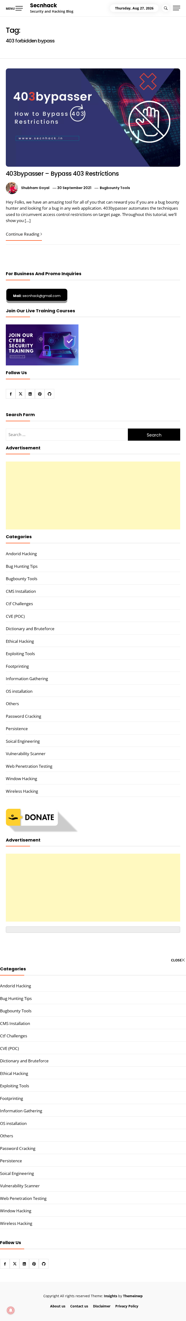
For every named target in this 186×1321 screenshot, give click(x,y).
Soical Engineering (23, 741)
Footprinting (17, 666)
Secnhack (43, 5)
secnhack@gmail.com (37, 295)
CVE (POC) (15, 616)
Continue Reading (22, 234)
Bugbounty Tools (115, 187)
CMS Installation (21, 591)
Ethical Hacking (20, 641)
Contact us (79, 1306)
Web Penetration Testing (29, 766)
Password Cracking (23, 716)
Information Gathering (27, 678)
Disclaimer (101, 1306)
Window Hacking (21, 778)
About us (57, 1306)
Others (12, 703)
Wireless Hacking (22, 791)
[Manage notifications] (11, 1310)
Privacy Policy (126, 1306)
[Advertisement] (93, 495)
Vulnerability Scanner (26, 753)
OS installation (19, 691)
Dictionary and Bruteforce (30, 628)
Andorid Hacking (21, 553)
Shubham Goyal (35, 187)
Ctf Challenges (19, 603)
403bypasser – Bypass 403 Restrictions (62, 173)
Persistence (17, 728)
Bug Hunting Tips (22, 566)
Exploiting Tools (20, 653)
